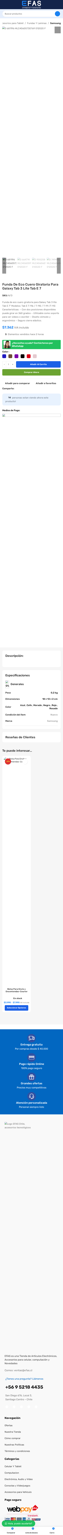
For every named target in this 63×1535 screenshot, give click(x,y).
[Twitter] (21, 1406)
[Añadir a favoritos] (25, 761)
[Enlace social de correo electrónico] (23, 389)
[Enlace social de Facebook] (16, 389)
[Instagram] (14, 1406)
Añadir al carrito (38, 364)
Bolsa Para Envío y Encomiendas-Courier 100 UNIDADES (17, 991)
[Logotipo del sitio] (31, 4)
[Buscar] (57, 13)
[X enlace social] (20, 389)
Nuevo (54, 714)
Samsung (55, 23)
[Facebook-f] (6, 1406)
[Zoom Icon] (58, 30)
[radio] (4, 356)
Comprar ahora (31, 372)
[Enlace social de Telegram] (38, 389)
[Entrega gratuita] (31, 1038)
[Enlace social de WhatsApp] (34, 389)
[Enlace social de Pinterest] (27, 389)
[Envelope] (36, 1406)
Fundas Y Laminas (37, 23)
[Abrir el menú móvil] (3, 5)
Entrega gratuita (31, 1044)
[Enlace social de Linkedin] (31, 389)
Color (5, 351)
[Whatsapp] (28, 1406)
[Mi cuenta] (59, 5)
